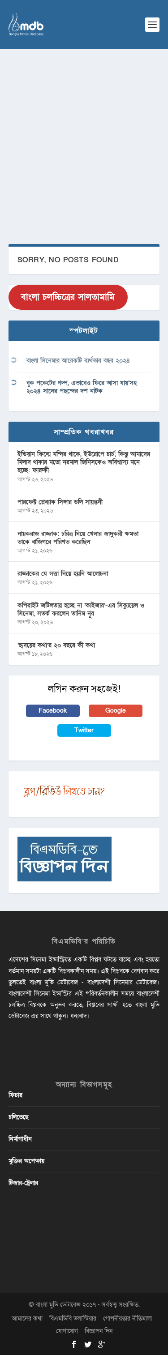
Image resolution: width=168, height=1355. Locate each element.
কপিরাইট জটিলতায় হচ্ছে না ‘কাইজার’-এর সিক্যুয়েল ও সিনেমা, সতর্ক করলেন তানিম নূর (80, 609)
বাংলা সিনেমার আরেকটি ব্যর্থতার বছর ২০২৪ (78, 360)
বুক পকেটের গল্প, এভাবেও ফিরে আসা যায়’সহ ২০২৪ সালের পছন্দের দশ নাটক (81, 387)
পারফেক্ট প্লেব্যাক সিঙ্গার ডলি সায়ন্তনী (60, 502)
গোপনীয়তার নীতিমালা (127, 1318)
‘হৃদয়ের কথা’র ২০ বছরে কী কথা (56, 645)
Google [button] (115, 710)
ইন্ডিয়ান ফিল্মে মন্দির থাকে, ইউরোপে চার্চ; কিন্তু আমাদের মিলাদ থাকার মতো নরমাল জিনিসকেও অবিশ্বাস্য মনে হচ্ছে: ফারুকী (83, 462)
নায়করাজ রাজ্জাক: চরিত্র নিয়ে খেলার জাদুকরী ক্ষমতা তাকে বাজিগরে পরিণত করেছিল (77, 538)
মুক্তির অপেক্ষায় (26, 1161)
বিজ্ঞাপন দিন (98, 1331)
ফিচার (15, 1095)
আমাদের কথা (27, 1318)
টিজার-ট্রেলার (23, 1183)
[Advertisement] (84, 138)
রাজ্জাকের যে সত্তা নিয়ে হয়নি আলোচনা (62, 573)
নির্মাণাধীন (20, 1139)
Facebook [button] (53, 710)
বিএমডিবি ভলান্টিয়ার (72, 1318)
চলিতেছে (19, 1117)
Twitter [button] (84, 730)
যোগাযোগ (67, 1331)
